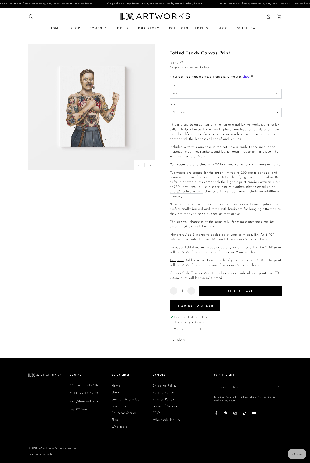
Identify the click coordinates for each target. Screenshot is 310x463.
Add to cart (240, 291)
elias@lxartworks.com (186, 191)
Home (115, 385)
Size (172, 85)
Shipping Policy (165, 385)
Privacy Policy (163, 399)
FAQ (156, 413)
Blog (114, 420)
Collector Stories (124, 413)
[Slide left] (139, 165)
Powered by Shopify (40, 454)
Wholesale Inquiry (166, 420)
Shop (115, 392)
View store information (189, 329)
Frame (174, 104)
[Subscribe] (279, 387)
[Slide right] (149, 165)
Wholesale (119, 426)
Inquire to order (195, 306)
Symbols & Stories (125, 399)
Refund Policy (163, 392)
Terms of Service (165, 406)
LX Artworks (46, 448)
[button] (30, 16)
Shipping (175, 67)
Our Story (118, 406)
